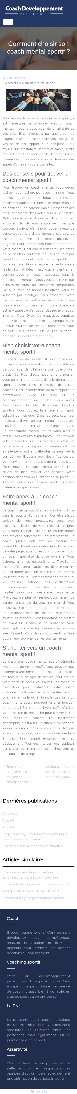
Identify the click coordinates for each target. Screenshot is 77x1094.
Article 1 (8, 820)
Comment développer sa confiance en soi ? (35, 884)
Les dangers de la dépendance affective (32, 846)
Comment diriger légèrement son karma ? (34, 898)
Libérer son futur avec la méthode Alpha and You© (58, 772)
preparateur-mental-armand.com (27, 336)
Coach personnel (16, 77)
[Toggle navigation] (8, 22)
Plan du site (38, 1091)
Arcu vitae (10, 814)
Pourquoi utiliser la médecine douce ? (31, 891)
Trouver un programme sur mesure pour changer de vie (18, 774)
